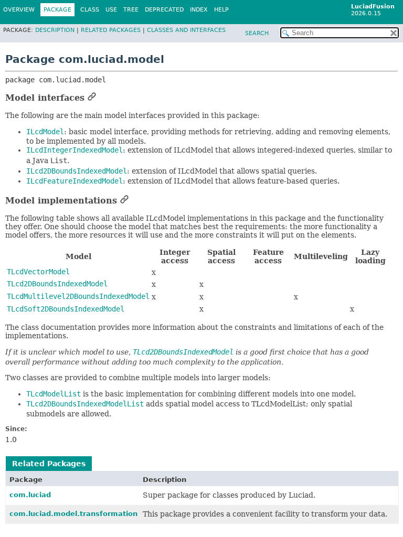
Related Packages (111, 30)
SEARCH (257, 33)
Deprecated (164, 9)
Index (199, 9)
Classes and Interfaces (186, 30)
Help (221, 9)
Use (111, 9)
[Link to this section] (92, 98)
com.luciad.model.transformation (73, 514)
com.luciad (30, 495)
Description (55, 30)
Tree (131, 9)
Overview (19, 9)
